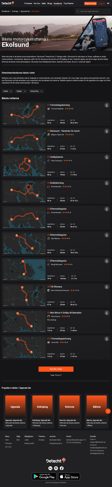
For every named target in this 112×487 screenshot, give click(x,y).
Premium (28, 3)
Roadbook (58, 3)
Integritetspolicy (55, 443)
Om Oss (37, 3)
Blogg (49, 3)
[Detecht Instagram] (56, 468)
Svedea (41, 440)
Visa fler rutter (56, 369)
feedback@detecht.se (98, 448)
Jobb (26, 440)
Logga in (101, 3)
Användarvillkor (55, 440)
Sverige (15, 11)
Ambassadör (29, 443)
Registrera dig (90, 3)
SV (108, 3)
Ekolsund (35, 11)
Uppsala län (25, 11)
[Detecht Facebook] (62, 468)
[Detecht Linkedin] (50, 468)
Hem (7, 440)
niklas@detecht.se (97, 453)
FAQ (18, 440)
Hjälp (44, 3)
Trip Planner (69, 3)
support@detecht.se (98, 442)
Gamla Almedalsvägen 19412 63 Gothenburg (76, 441)
